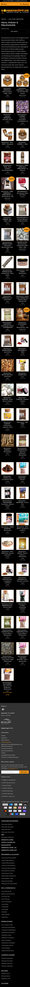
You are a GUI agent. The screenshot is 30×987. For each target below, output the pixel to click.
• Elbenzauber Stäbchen (6, 824)
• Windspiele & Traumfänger (7, 937)
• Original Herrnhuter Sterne (7, 950)
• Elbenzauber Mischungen (7, 827)
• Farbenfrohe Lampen (6, 935)
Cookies (3, 752)
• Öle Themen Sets (5, 896)
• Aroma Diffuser (4, 904)
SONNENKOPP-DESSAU (12, 801)
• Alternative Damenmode (7, 958)
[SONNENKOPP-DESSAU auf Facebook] (3, 709)
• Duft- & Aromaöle (5, 899)
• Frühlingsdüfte (4, 906)
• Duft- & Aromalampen (6, 901)
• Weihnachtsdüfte (5, 914)
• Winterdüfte (4, 912)
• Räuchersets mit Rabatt (6, 881)
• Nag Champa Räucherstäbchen (8, 857)
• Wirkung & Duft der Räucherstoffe (9, 883)
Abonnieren (24, 772)
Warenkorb (25, 4)
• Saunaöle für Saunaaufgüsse (8, 927)
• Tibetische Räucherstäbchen (8, 863)
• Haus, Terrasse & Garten (7, 924)
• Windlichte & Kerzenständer (7, 932)
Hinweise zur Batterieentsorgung (9, 757)
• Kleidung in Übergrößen (7, 966)
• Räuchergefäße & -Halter (7, 878)
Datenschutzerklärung (7, 750)
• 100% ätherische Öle (6, 891)
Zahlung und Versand (7, 748)
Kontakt (3, 735)
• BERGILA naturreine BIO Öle (8, 894)
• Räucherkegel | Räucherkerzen (8, 875)
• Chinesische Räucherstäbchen (8, 868)
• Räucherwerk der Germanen (8, 870)
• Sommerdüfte (4, 909)
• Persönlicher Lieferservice (7, 837)
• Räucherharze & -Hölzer (7, 873)
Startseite (3, 19)
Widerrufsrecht (5, 740)
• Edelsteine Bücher (5, 976)
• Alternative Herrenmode (7, 961)
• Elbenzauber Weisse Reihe (7, 832)
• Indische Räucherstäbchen (7, 860)
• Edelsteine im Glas (5, 978)
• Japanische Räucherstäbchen (8, 865)
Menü (5, 4)
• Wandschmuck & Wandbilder (8, 942)
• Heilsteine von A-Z (5, 973)
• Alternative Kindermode (6, 963)
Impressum (4, 737)
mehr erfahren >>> (13, 768)
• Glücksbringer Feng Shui (7, 945)
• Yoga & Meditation (5, 948)
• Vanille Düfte (4, 917)
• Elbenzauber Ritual (6, 829)
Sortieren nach (5, 28)
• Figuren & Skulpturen (6, 940)
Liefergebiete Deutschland (8, 755)
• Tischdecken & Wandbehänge (8, 930)
